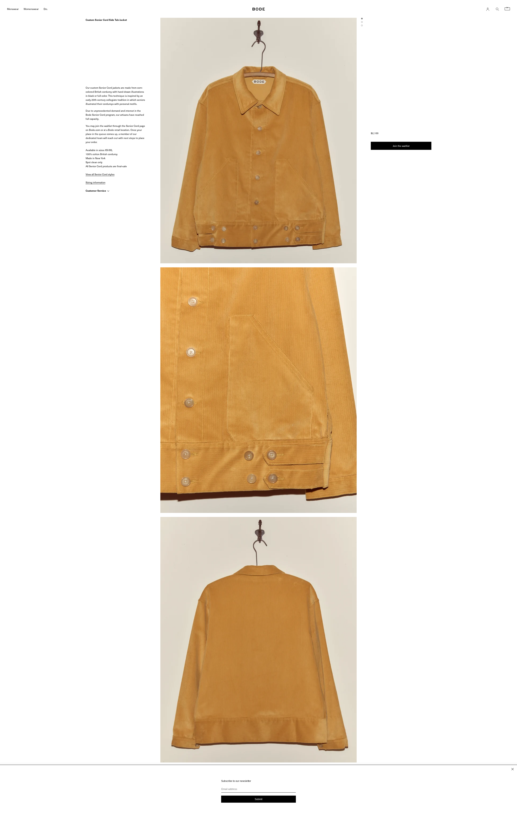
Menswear (13, 9)
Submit (258, 799)
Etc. (46, 9)
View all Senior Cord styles (100, 174)
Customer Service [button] (96, 190)
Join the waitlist (401, 146)
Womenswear (31, 9)
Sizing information (95, 182)
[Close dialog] (512, 769)
